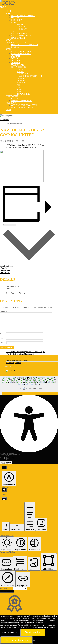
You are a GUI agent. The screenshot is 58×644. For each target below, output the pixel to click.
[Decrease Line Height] (4, 498)
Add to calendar (9, 225)
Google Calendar (6, 266)
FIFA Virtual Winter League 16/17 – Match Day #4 (25, 145)
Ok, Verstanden (32, 632)
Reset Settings (7, 591)
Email (3, 338)
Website (3, 343)
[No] (34, 640)
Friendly (22, 293)
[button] (1, 393)
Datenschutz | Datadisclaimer (17, 360)
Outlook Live (5, 273)
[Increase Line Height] (4, 490)
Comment (4, 311)
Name (3, 334)
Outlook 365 (5, 270)
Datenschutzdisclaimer (16, 640)
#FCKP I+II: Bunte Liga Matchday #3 (21, 147)
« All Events (4, 120)
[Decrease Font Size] (4, 467)
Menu (3, 7)
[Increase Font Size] (4, 458)
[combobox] (29, 384)
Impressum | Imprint (13, 363)
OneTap (12, 458)
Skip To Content (6, 588)
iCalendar (3, 268)
